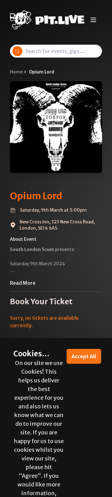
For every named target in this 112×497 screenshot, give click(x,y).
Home (16, 72)
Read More (22, 283)
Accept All (84, 356)
